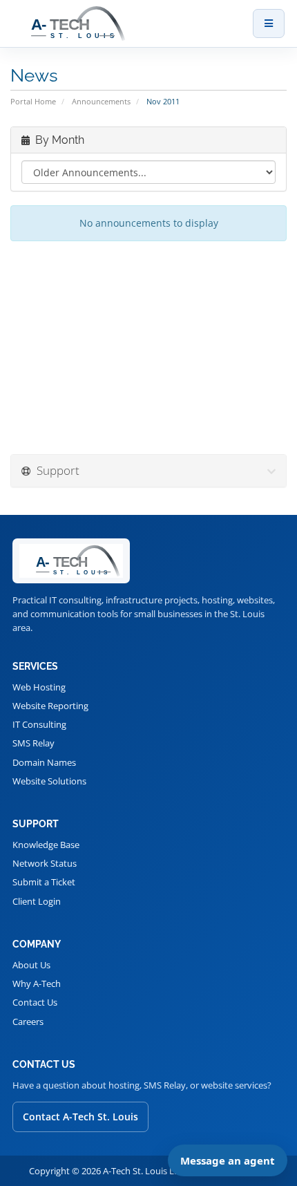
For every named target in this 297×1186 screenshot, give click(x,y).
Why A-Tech (36, 983)
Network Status (44, 863)
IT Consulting (39, 724)
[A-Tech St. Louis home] (127, 24)
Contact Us (34, 1002)
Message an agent (227, 1160)
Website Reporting (50, 705)
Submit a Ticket (43, 882)
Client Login (36, 901)
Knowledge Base (45, 844)
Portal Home (33, 101)
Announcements (101, 101)
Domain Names (44, 762)
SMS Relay (33, 743)
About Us (31, 965)
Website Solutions (49, 781)
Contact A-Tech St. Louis (80, 1116)
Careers (28, 1021)
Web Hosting (39, 687)
